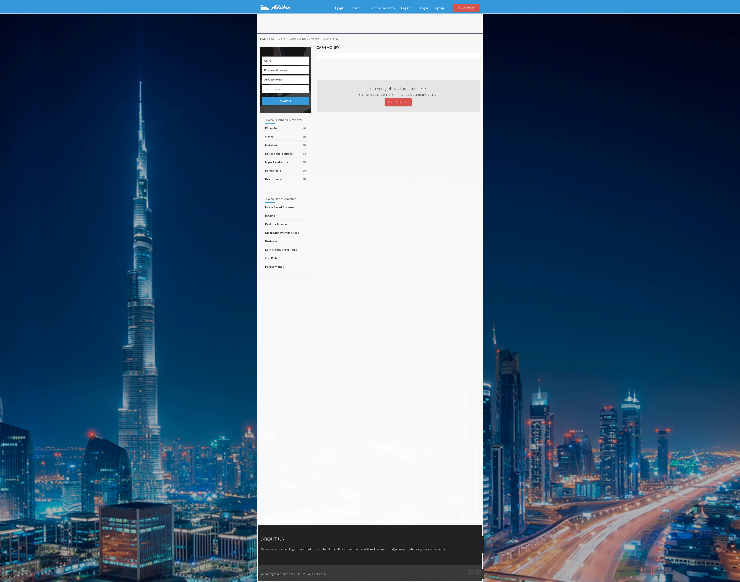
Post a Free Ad (398, 102)
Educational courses (285, 153)
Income (270, 215)
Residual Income (276, 224)
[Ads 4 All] (274, 7)
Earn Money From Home (281, 249)
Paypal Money (274, 266)
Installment (285, 145)
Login (424, 8)
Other (285, 136)
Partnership (285, 170)
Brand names (285, 179)
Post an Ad (466, 7)
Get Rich (271, 258)
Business (271, 241)
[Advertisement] (308, 22)
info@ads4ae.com (399, 549)
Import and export (285, 162)
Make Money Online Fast (282, 232)
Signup (439, 8)
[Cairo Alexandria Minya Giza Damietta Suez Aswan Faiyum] (285, 60)
